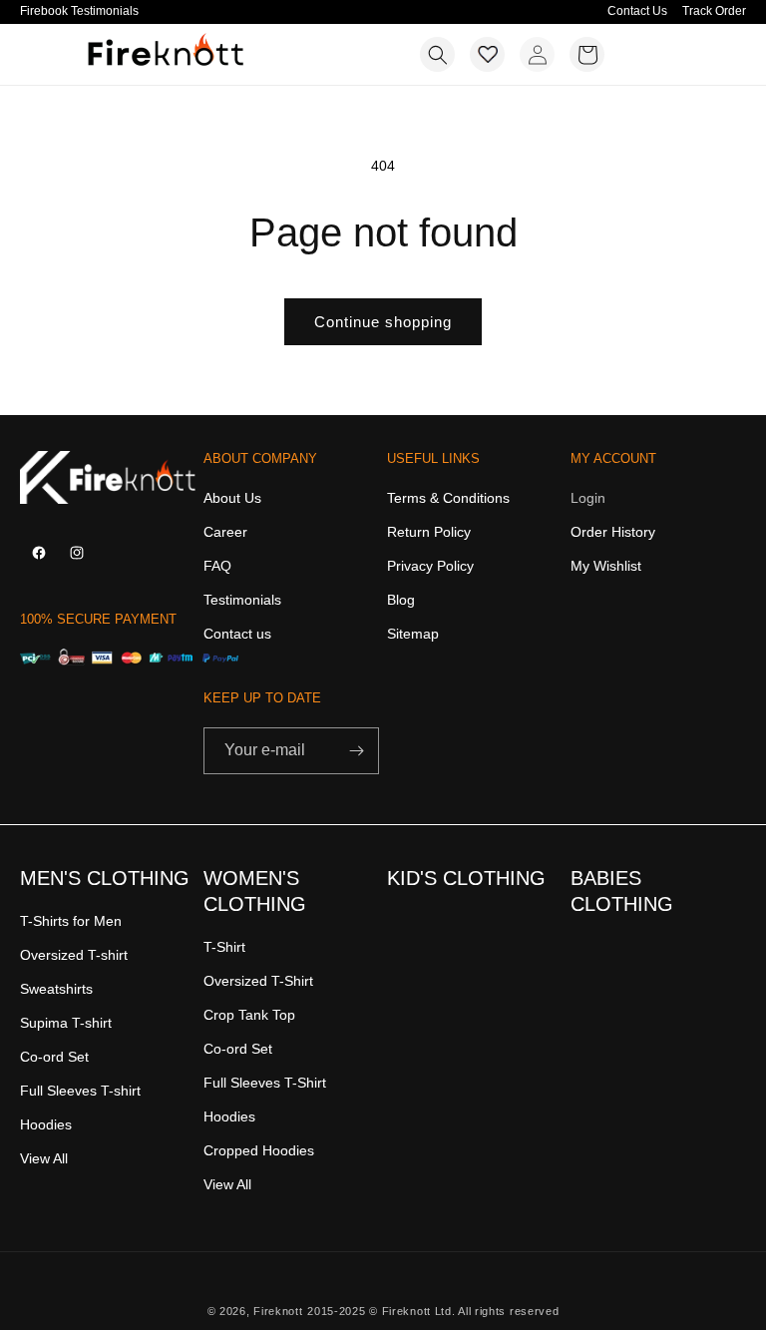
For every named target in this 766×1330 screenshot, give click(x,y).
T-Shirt (224, 947)
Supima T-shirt (66, 1023)
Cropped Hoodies (258, 1150)
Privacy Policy (430, 566)
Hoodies (46, 1124)
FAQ (217, 566)
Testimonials (242, 600)
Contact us (237, 634)
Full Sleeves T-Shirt (264, 1083)
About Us (232, 498)
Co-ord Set (54, 1057)
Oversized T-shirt (74, 955)
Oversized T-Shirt (258, 981)
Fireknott (277, 1311)
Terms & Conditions (448, 498)
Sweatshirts (56, 989)
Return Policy (429, 532)
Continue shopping (383, 321)
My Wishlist (606, 566)
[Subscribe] (356, 750)
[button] (437, 54)
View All (44, 1158)
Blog (401, 600)
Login (588, 498)
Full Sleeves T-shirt (80, 1091)
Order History (613, 532)
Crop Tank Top (249, 1015)
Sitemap (413, 634)
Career (225, 532)
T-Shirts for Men (71, 921)
